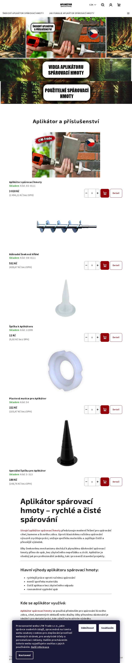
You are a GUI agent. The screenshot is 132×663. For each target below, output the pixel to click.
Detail (116, 193)
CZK (91, 4)
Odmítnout (87, 628)
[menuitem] (23, 13)
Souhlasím (107, 628)
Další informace (40, 647)
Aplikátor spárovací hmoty (36, 611)
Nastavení (25, 655)
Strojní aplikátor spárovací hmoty (40, 530)
